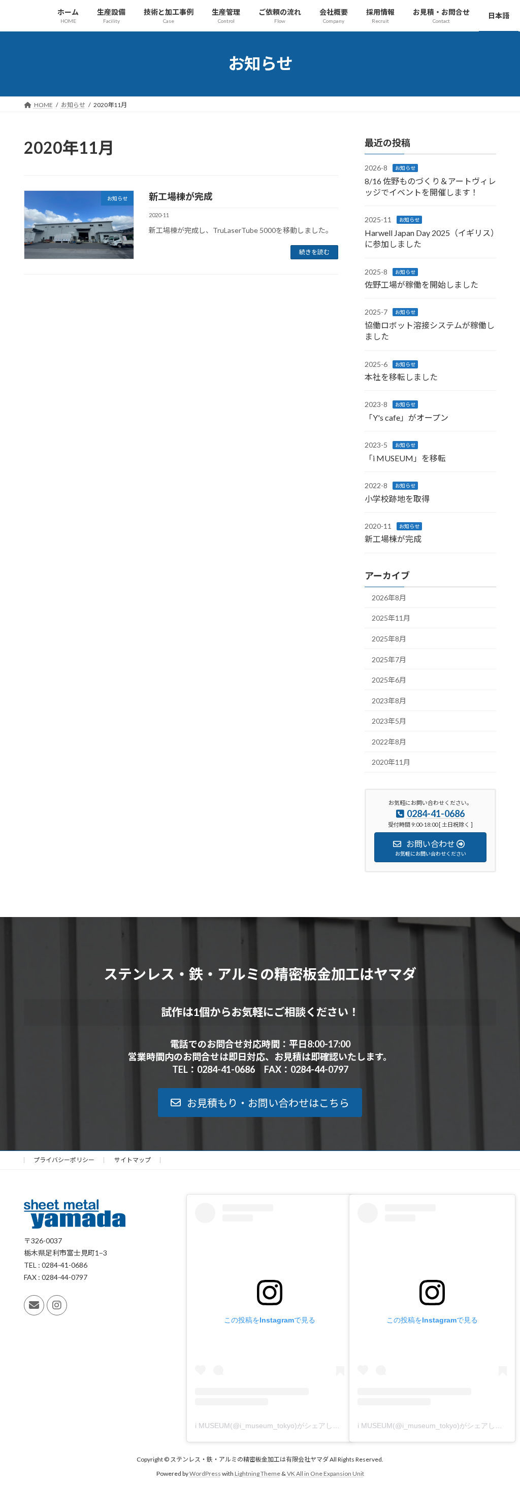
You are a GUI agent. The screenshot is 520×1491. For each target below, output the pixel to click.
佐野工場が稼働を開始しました (421, 284)
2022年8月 (389, 741)
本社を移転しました (401, 377)
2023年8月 (389, 700)
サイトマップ (132, 1160)
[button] (260, 1102)
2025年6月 (389, 679)
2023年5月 (389, 721)
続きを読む (314, 252)
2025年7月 (389, 659)
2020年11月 (391, 762)
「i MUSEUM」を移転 (405, 457)
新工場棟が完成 (181, 196)
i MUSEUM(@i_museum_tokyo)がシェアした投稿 (274, 1425)
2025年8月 (389, 638)
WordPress (205, 1473)
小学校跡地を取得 (397, 498)
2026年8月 (389, 597)
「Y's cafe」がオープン (406, 417)
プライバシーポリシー (64, 1160)
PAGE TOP (498, 1436)
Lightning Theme (257, 1473)
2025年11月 (391, 618)
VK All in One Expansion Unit (325, 1473)
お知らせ (405, 168)
